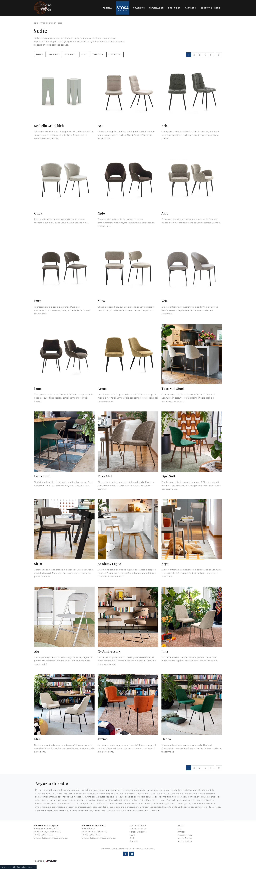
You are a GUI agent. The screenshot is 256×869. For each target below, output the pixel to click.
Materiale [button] (70, 55)
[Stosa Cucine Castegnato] (122, 8)
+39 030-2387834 (93, 835)
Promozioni (174, 8)
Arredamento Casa (48, 23)
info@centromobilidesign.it (54, 838)
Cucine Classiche (138, 828)
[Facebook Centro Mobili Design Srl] (125, 854)
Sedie (60, 23)
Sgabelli (134, 841)
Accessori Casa (185, 835)
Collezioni (139, 8)
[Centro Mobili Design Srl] (43, 8)
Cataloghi (191, 8)
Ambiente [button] (54, 55)
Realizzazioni (156, 8)
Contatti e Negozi (211, 8)
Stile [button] (84, 55)
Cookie (13, 867)
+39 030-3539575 (45, 835)
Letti (180, 828)
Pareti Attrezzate (138, 832)
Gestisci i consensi (27, 867)
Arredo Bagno (185, 838)
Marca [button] (39, 55)
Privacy (4, 867)
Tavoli (132, 835)
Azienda (107, 8)
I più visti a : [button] (115, 55)
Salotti (181, 825)
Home (36, 23)
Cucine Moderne (138, 825)
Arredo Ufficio (185, 841)
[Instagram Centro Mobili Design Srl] (131, 854)
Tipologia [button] (97, 55)
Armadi (181, 832)
